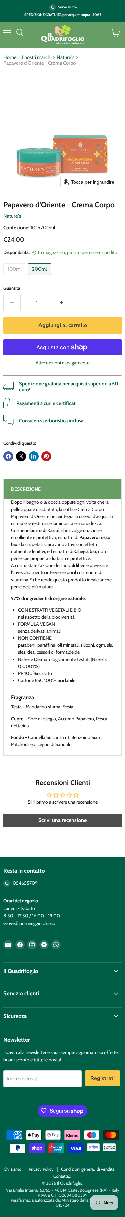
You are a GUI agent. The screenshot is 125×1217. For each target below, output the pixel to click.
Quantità (11, 288)
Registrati (102, 1078)
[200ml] (40, 277)
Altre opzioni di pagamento (63, 362)
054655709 (25, 883)
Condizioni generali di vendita (87, 1169)
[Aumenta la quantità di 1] (61, 302)
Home (10, 57)
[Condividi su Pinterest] (46, 456)
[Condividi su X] (21, 456)
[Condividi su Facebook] (8, 456)
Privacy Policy (41, 1169)
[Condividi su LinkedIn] (34, 456)
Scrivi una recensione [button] (62, 820)
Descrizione (26, 489)
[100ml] (15, 277)
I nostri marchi (36, 57)
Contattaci (62, 1176)
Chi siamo (12, 1169)
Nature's (65, 57)
